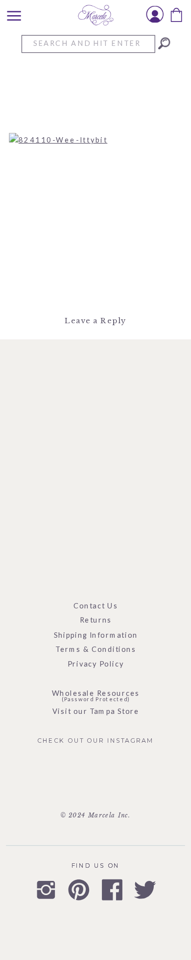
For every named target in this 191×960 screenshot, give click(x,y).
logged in (101, 345)
